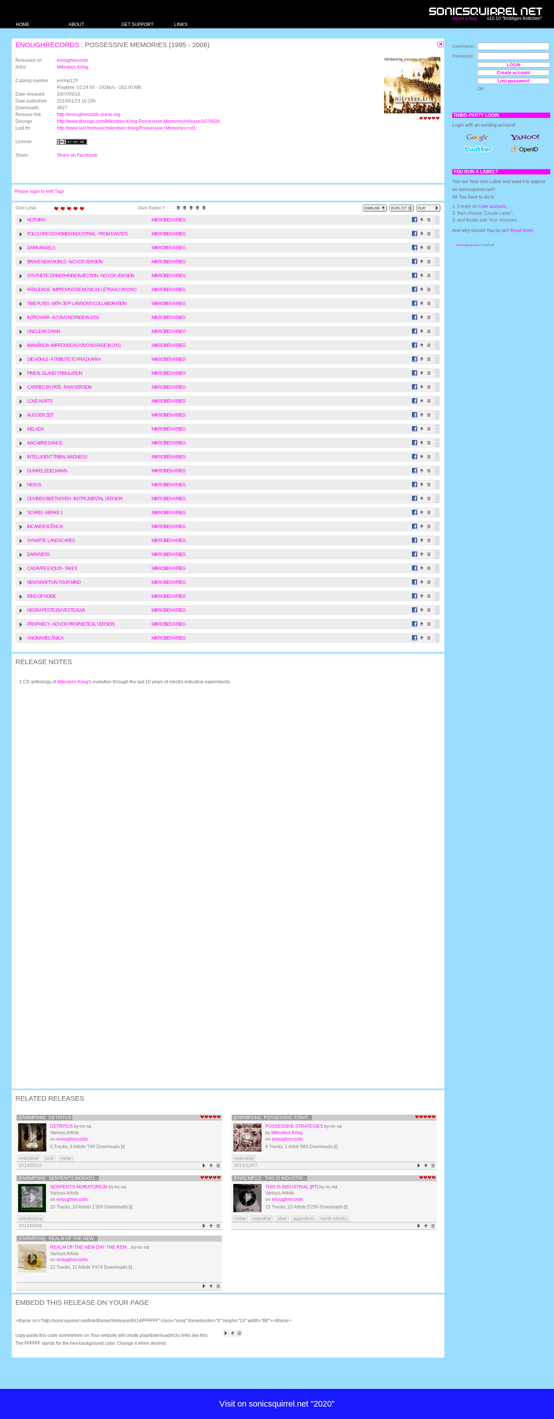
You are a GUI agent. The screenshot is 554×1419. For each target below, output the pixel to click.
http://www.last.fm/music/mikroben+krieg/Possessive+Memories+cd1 (126, 128)
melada (35, 429)
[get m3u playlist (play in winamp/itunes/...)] (402, 208)
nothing (36, 220)
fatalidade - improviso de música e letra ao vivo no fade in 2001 (81, 290)
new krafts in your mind (54, 582)
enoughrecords (47, 45)
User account (492, 206)
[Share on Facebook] (414, 219)
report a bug (464, 18)
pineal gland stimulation (54, 373)
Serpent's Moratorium (78, 1187)
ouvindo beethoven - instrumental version (74, 498)
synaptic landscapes (51, 540)
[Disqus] (224, 789)
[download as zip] (375, 208)
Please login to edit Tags (39, 191)
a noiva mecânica (45, 638)
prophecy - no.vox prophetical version (71, 624)
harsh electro (333, 1218)
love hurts (39, 401)
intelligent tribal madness (57, 457)
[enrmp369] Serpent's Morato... (58, 1178)
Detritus (61, 1126)
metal (65, 1158)
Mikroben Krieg (72, 67)
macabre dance (44, 443)
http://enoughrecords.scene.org (89, 114)
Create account (513, 72)
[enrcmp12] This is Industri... (270, 1178)
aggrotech (303, 1218)
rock (49, 1158)
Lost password (513, 81)
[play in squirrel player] (32, 1137)
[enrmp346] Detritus (44, 1117)
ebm (282, 1218)
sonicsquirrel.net (466, 245)
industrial (29, 1158)
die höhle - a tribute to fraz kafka (64, 359)
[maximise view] (440, 44)
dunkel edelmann (47, 471)
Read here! (521, 230)
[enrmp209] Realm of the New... (57, 1238)
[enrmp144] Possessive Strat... (272, 1117)
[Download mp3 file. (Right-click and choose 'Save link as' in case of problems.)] (421, 219)
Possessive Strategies (294, 1126)
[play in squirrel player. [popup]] (428, 208)
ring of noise (41, 596)
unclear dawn (43, 331)
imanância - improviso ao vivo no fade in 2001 (74, 345)
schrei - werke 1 (45, 512)
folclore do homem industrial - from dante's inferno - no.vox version (77, 234)
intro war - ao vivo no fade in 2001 (63, 317)
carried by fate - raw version (59, 387)
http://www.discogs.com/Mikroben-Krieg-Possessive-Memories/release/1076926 (138, 121)
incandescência (45, 526)
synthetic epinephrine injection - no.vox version (80, 275)
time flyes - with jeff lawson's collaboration (76, 303)
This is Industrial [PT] (291, 1187)
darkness (38, 554)
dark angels (41, 248)
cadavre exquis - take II (52, 568)
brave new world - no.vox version (65, 261)
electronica (31, 1218)
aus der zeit (40, 415)
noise (240, 1218)
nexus (34, 484)
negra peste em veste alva (56, 610)
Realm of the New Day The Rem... (90, 1247)
